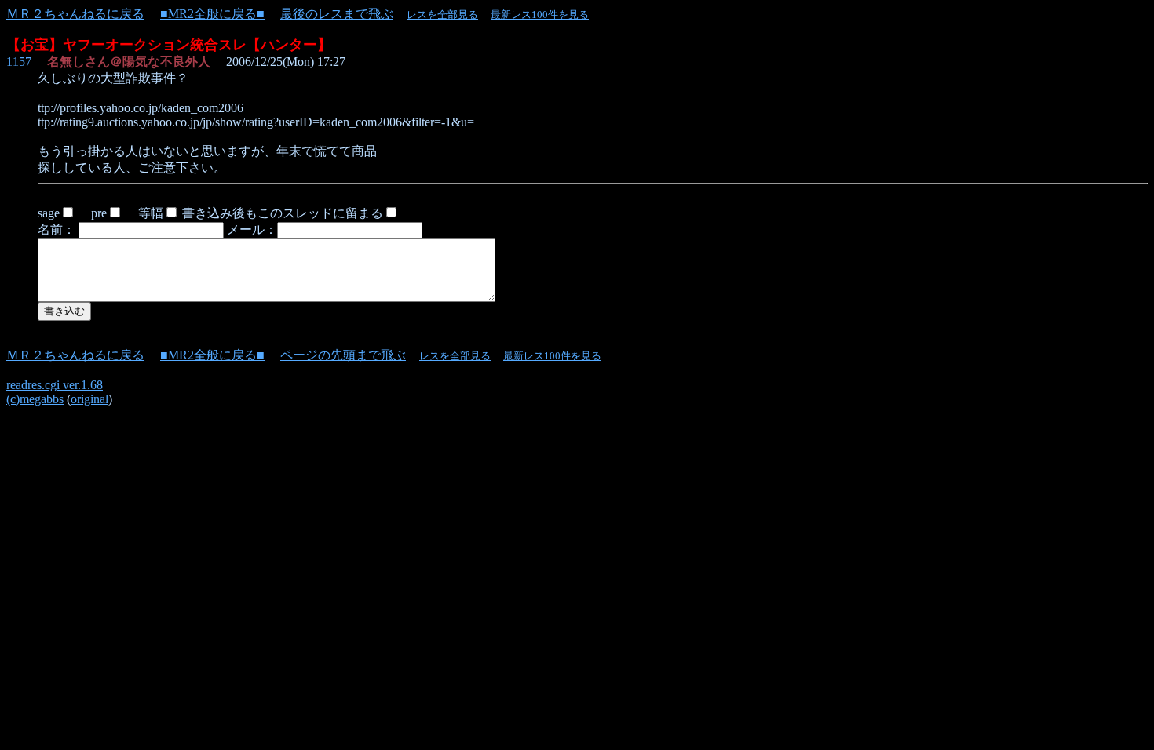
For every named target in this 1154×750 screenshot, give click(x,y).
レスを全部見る (442, 14)
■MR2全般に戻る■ (212, 13)
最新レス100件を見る (540, 14)
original (89, 399)
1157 (18, 61)
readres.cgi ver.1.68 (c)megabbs (54, 392)
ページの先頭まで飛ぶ (343, 355)
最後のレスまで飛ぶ (336, 13)
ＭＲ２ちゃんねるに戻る (75, 13)
